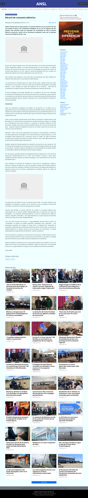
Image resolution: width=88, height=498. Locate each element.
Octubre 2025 (63, 83)
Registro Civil (63, 106)
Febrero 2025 (63, 72)
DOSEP (61, 111)
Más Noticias (44, 482)
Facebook (52, 488)
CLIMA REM (4, 9)
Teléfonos (41, 493)
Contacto (47, 488)
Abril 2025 (62, 75)
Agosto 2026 (63, 98)
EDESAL (7, 259)
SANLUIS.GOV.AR (83, 3)
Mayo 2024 (62, 59)
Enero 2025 (62, 70)
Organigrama (35, 493)
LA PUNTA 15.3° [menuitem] (31, 9)
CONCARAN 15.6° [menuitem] (81, 9)
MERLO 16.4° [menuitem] (25, 9)
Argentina (42, 488)
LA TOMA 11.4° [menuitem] (60, 9)
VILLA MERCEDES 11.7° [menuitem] (18, 9)
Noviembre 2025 (64, 85)
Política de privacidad (49, 495)
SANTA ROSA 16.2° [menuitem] (67, 9)
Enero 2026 (62, 88)
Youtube (65, 488)
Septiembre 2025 (64, 82)
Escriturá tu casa (64, 108)
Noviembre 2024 (64, 67)
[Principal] (3, 4)
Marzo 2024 (63, 56)
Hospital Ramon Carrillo (65, 113)
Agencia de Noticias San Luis (28, 488)
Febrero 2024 (63, 54)
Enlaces (37, 488)
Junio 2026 (62, 95)
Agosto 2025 (63, 80)
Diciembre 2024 (63, 69)
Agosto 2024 (63, 63)
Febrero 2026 (63, 89)
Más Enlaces (63, 114)
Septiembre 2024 (64, 65)
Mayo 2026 (62, 93)
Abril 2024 (62, 57)
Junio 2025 (62, 78)
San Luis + (62, 110)
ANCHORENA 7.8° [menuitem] (54, 9)
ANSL (41, 4)
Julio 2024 (62, 62)
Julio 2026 (62, 96)
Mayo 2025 (62, 76)
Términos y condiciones (39, 495)
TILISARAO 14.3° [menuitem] (74, 9)
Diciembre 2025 (63, 86)
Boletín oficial (53, 493)
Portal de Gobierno (64, 104)
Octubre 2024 (63, 66)
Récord (12, 259)
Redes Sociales (46, 493)
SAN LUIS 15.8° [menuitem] (10, 9)
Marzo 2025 (63, 73)
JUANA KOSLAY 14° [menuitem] (38, 9)
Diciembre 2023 (63, 52)
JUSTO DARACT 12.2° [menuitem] (46, 9)
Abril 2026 (62, 92)
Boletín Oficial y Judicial (65, 107)
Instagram (58, 488)
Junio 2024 (62, 60)
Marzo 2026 (63, 90)
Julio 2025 (62, 79)
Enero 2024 (62, 53)
